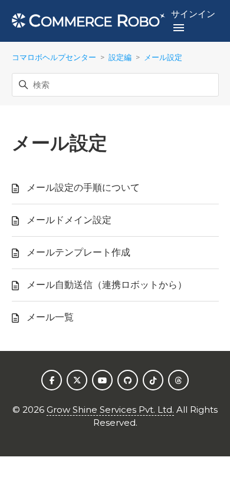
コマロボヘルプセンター (54, 57)
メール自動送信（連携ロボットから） (107, 284)
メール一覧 (50, 317)
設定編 (120, 57)
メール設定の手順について (83, 187)
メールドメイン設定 (69, 220)
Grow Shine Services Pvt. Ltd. (110, 409)
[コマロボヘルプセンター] (88, 21)
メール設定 (163, 57)
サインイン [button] (193, 13)
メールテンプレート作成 (78, 252)
